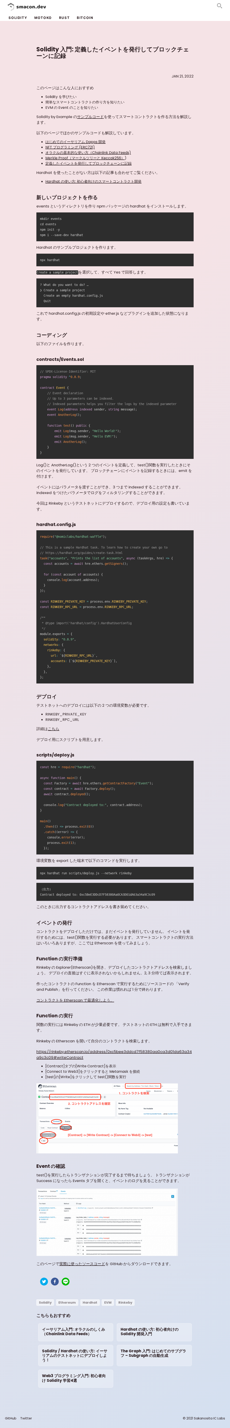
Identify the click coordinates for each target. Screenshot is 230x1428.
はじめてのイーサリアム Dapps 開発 (75, 141)
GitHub (10, 1418)
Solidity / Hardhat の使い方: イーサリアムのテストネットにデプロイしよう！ (74, 1355)
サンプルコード (90, 116)
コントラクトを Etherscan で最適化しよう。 (75, 1000)
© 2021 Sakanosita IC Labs (204, 1418)
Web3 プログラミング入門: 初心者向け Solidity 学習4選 (74, 1378)
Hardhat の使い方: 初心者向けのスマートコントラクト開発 (93, 181)
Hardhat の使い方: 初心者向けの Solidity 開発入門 (150, 1332)
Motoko (43, 18)
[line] (66, 1282)
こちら (53, 728)
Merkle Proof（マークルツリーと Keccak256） (85, 158)
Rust (64, 18)
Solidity (18, 18)
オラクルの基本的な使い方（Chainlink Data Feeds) (88, 152)
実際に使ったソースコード (82, 1263)
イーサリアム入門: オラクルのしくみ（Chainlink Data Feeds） (73, 1332)
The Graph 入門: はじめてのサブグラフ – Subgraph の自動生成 (153, 1353)
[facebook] (55, 1282)
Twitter (26, 1418)
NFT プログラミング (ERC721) (70, 147)
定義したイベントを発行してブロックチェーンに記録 (88, 163)
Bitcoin (85, 18)
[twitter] (44, 1282)
